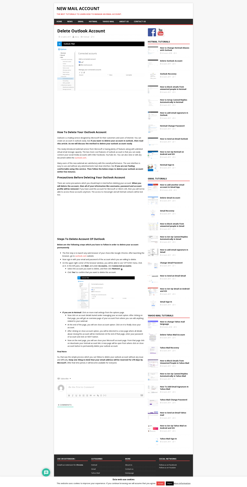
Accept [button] (160, 483)
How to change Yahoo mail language (172, 322)
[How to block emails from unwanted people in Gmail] (153, 229)
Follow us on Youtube (167, 467)
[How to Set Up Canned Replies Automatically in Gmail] (153, 242)
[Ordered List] (83, 395)
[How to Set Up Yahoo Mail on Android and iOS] (153, 430)
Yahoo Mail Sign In (168, 438)
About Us (124, 21)
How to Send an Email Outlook (174, 139)
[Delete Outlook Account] (153, 66)
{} (101, 395)
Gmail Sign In (166, 302)
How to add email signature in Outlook (174, 114)
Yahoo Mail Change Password (173, 399)
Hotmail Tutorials (159, 41)
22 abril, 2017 (66, 37)
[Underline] (76, 395)
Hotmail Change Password (172, 126)
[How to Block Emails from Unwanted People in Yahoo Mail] (153, 365)
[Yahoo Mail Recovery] (153, 352)
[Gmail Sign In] (153, 307)
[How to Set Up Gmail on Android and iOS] (153, 294)
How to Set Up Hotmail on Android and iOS (172, 153)
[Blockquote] (90, 395)
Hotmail (93, 21)
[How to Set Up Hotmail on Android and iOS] (153, 157)
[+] (104, 395)
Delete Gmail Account (170, 198)
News (70, 21)
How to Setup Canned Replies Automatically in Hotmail (173, 101)
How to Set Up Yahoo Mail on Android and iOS (173, 426)
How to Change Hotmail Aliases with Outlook (174, 49)
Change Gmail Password (171, 263)
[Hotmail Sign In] (153, 170)
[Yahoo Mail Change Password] (153, 404)
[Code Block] (94, 395)
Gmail (81, 21)
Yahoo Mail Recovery (169, 347)
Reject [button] (169, 483)
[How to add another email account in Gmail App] (153, 190)
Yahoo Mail (108, 21)
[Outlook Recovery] (153, 79)
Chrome (79, 465)
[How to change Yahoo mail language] (153, 326)
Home (59, 21)
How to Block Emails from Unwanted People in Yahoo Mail (174, 361)
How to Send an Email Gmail (173, 276)
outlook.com (80, 157)
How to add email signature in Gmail (174, 251)
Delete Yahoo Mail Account (172, 334)
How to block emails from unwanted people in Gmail (172, 225)
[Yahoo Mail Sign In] (153, 443)
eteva (77, 37)
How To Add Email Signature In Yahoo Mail (174, 387)
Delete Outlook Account (171, 61)
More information (182, 483)
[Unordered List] (87, 395)
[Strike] (80, 395)
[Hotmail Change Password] (153, 131)
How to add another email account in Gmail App (172, 186)
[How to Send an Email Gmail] (153, 281)
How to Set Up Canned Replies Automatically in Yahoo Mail (174, 374)
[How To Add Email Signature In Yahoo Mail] (153, 391)
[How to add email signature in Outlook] (153, 118)
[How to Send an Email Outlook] (153, 144)
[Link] (98, 395)
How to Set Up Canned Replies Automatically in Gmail (174, 238)
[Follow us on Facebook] (152, 32)
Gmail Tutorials (157, 178)
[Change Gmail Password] (153, 268)
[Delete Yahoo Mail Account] (153, 339)
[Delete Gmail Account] (153, 203)
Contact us (140, 21)
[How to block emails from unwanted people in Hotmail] (153, 92)
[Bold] (69, 395)
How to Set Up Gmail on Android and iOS (174, 290)
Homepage (129, 473)
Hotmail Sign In (167, 165)
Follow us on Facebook (168, 465)
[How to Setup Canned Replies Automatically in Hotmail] (153, 105)
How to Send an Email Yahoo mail (173, 413)
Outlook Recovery (168, 74)
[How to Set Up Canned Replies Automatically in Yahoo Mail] (153, 378)
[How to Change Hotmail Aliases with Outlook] (153, 53)
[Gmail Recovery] (153, 216)
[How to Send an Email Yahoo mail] (153, 417)
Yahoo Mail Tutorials (160, 315)
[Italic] (72, 395)
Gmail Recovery (167, 211)
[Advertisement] (100, 111)
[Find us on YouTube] (160, 32)
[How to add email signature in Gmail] (153, 255)
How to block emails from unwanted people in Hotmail (173, 88)
